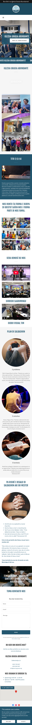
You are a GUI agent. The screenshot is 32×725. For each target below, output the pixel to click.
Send (16, 632)
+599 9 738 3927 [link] (16, 664)
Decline (8, 721)
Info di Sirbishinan (19, 40)
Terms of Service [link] (15, 638)
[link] (16, 9)
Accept (23, 721)
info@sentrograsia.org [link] (16, 668)
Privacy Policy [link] (24, 637)
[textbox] (16, 604)
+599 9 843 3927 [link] (16, 666)
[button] (3, 17)
